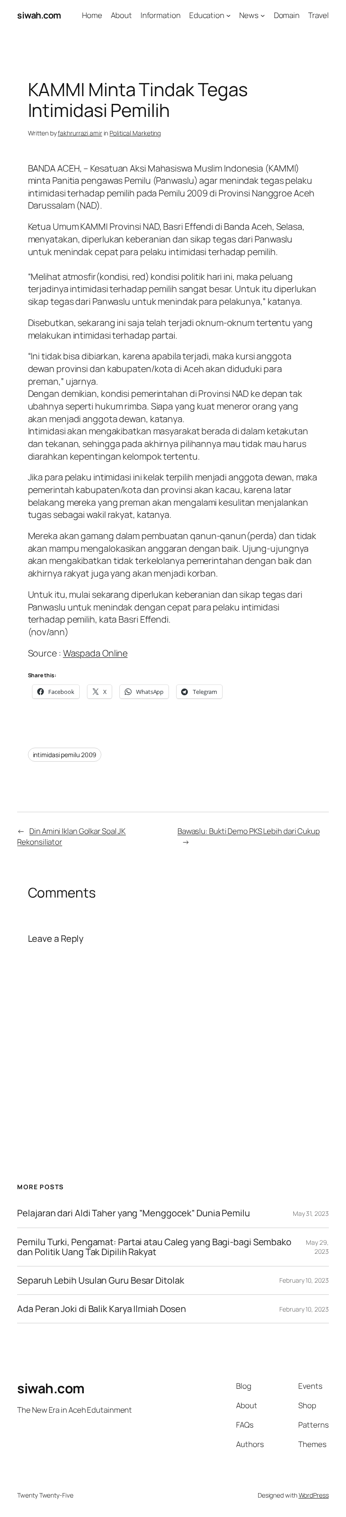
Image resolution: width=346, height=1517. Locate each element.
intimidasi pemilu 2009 (65, 754)
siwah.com (39, 15)
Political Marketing (135, 133)
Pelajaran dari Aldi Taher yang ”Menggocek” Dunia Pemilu (133, 1213)
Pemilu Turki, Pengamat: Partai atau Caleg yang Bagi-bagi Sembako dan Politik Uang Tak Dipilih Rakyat (154, 1247)
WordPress (314, 1495)
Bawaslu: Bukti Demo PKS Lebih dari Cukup (249, 831)
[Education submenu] (228, 15)
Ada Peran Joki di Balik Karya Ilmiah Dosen (101, 1309)
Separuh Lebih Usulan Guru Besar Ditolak (100, 1280)
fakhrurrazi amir (80, 133)
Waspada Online (95, 653)
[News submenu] (262, 15)
